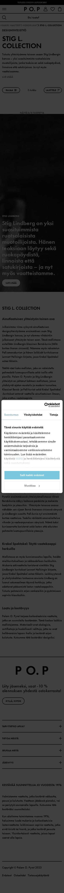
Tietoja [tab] (54, 414)
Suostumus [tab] (11, 414)
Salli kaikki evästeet (32, 475)
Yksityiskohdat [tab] (33, 414)
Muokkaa (30, 485)
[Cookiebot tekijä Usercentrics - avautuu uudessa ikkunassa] (45, 405)
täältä (19, 458)
